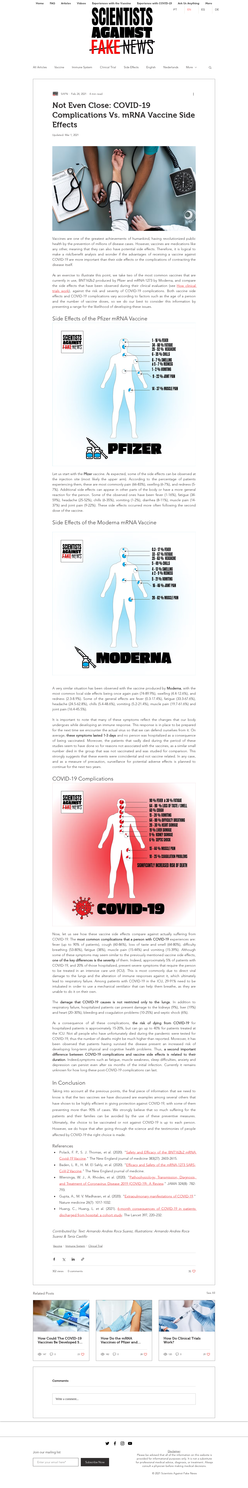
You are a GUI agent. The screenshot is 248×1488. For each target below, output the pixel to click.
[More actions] (193, 93)
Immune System (82, 67)
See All (211, 1293)
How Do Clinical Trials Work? (182, 1340)
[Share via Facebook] (54, 1259)
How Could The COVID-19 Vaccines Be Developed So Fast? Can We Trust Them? (60, 1340)
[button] (210, 67)
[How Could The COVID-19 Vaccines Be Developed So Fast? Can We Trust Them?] (61, 1316)
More (189, 67)
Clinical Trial (108, 67)
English (151, 67)
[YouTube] (130, 1443)
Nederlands (170, 67)
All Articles (40, 67)
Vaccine (59, 67)
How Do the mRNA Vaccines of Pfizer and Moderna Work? (119, 1340)
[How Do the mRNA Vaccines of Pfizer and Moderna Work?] (124, 1316)
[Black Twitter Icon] (107, 1443)
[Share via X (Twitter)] (63, 1259)
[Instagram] (122, 1443)
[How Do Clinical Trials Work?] (187, 1316)
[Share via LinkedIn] (73, 1259)
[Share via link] (82, 1259)
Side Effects (131, 67)
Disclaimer (174, 1451)
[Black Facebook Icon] (114, 1443)
